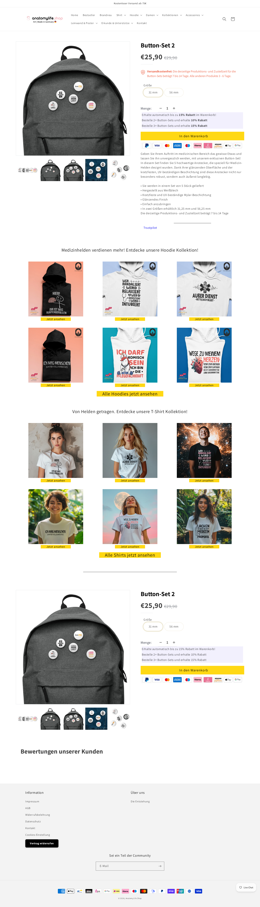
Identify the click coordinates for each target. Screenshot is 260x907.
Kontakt (30, 828)
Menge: (146, 108)
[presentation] (12, 170)
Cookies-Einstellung (37, 834)
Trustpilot (150, 228)
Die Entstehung (140, 801)
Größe (148, 85)
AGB (27, 808)
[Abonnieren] (160, 866)
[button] (121, 15)
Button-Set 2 (158, 45)
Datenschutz (33, 821)
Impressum (32, 801)
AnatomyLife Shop (134, 898)
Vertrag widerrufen (42, 843)
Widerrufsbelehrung (37, 814)
